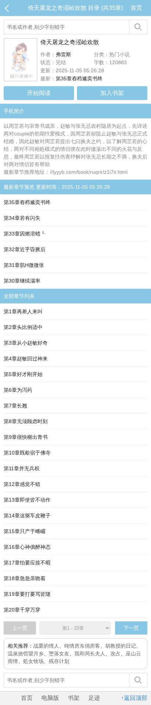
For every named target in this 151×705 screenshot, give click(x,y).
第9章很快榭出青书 (26, 437)
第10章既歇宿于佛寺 (27, 453)
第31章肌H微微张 (24, 265)
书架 (74, 698)
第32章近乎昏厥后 (24, 249)
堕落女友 (59, 653)
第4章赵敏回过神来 (26, 358)
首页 (136, 8)
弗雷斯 (63, 54)
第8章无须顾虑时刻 (26, 421)
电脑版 (50, 698)
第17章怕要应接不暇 (27, 563)
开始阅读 (39, 93)
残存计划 (59, 661)
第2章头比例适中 (23, 327)
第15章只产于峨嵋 (24, 531)
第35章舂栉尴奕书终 (79, 78)
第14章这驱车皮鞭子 (27, 515)
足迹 (94, 698)
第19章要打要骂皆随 (27, 594)
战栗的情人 (46, 646)
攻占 (115, 653)
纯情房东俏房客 (82, 646)
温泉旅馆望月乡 (26, 653)
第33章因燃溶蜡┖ (24, 234)
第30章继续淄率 (22, 281)
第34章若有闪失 (22, 218)
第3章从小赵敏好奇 (26, 343)
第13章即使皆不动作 (27, 500)
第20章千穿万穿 (22, 610)
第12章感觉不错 (22, 484)
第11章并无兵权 (22, 468)
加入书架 (112, 93)
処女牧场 (33, 661)
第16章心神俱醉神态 (27, 547)
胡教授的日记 (120, 646)
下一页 (131, 628)
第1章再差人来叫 (23, 311)
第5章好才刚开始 (23, 374)
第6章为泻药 (18, 390)
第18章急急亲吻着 (24, 578)
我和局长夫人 (89, 653)
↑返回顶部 (134, 698)
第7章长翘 (15, 406)
